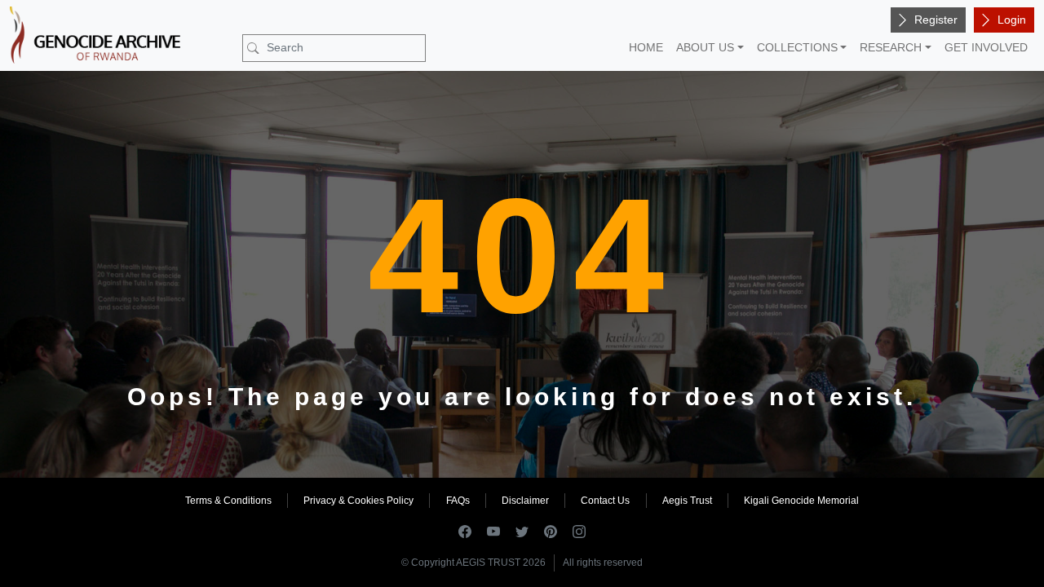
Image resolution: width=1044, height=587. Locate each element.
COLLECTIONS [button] (797, 47)
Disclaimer (525, 500)
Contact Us (605, 500)
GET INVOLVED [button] (986, 47)
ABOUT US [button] (705, 47)
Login (1012, 19)
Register (936, 19)
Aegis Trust (687, 500)
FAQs (458, 500)
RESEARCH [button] (891, 47)
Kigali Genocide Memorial (801, 500)
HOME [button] (646, 47)
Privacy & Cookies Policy (358, 500)
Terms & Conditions (228, 500)
